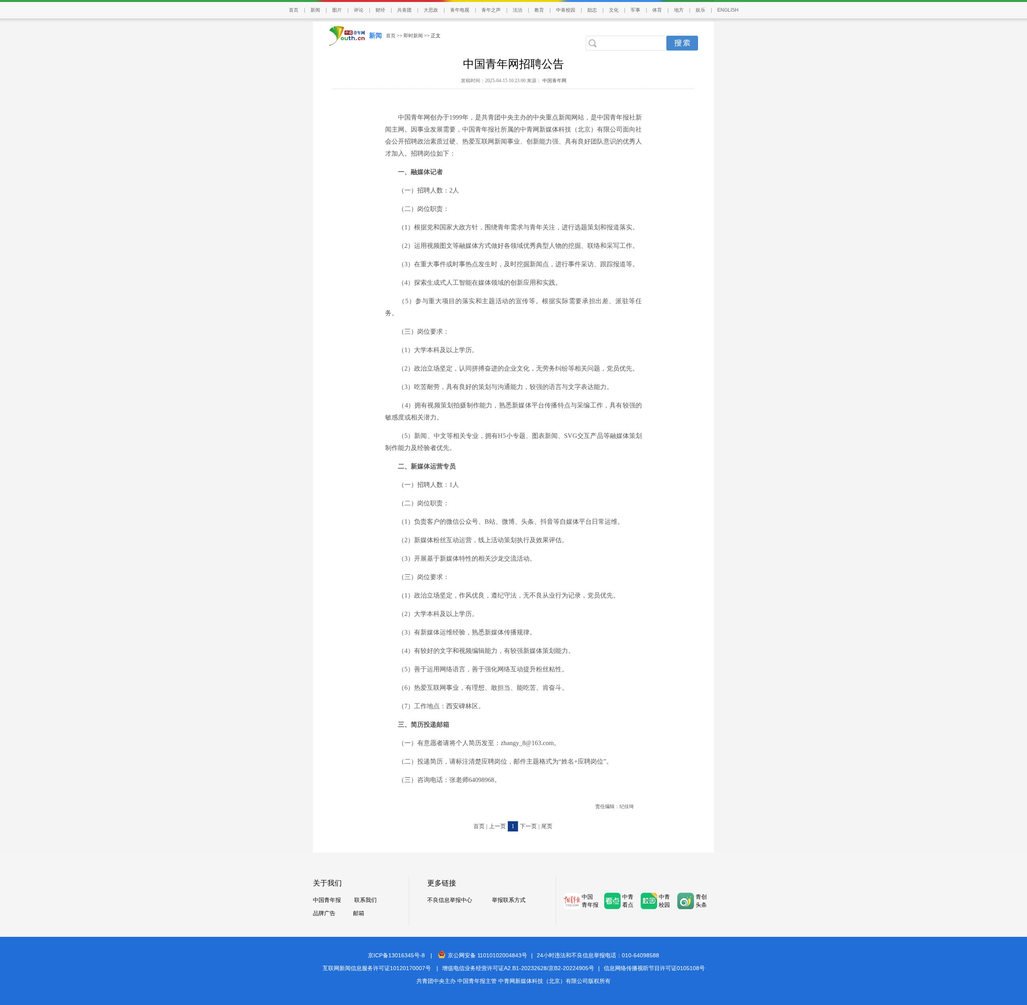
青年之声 (491, 10)
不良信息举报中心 (449, 900)
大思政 (431, 10)
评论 (358, 10)
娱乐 (700, 10)
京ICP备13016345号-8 (396, 955)
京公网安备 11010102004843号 (487, 955)
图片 (337, 10)
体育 (657, 10)
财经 (380, 10)
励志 (592, 10)
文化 (614, 10)
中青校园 (565, 10)
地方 (679, 10)
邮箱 (358, 913)
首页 (293, 10)
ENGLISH (728, 10)
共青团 (404, 10)
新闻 (315, 10)
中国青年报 (327, 900)
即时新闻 (413, 35)
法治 (517, 10)
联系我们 (365, 900)
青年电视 (459, 10)
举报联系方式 (509, 900)
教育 (539, 10)
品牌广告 (324, 913)
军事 (635, 10)
